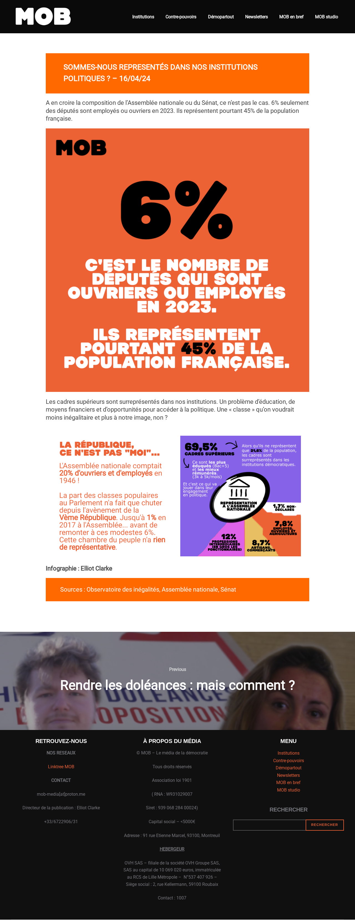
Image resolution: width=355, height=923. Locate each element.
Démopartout (221, 16)
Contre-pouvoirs (181, 16)
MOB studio (326, 16)
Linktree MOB (61, 766)
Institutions (143, 16)
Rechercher (289, 810)
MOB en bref (291, 16)
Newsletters (256, 16)
